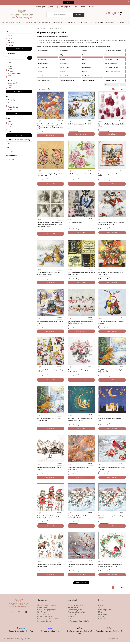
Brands (82, 7)
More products (81, 583)
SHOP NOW (68, 2)
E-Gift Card (90, 7)
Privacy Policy (73, 607)
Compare (101, 619)
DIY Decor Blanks (70, 22)
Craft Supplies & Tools (84, 22)
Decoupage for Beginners (44, 7)
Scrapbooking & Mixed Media (104, 22)
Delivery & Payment (75, 610)
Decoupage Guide (104, 610)
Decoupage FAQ (65, 7)
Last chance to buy (123, 22)
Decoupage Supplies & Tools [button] (61, 46)
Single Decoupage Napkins (9, 22)
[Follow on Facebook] (12, 612)
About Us (71, 616)
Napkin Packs (26, 22)
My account (102, 614)
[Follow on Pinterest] (26, 612)
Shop (100, 607)
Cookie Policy (72, 614)
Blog (56, 7)
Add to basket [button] (50, 135)
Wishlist (101, 616)
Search (78, 15)
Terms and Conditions (75, 605)
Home (39, 28)
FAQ (69, 619)
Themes (75, 7)
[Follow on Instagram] (19, 612)
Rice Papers (57, 22)
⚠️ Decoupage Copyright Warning (80, 621)
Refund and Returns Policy (77, 612)
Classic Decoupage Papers (42, 22)
